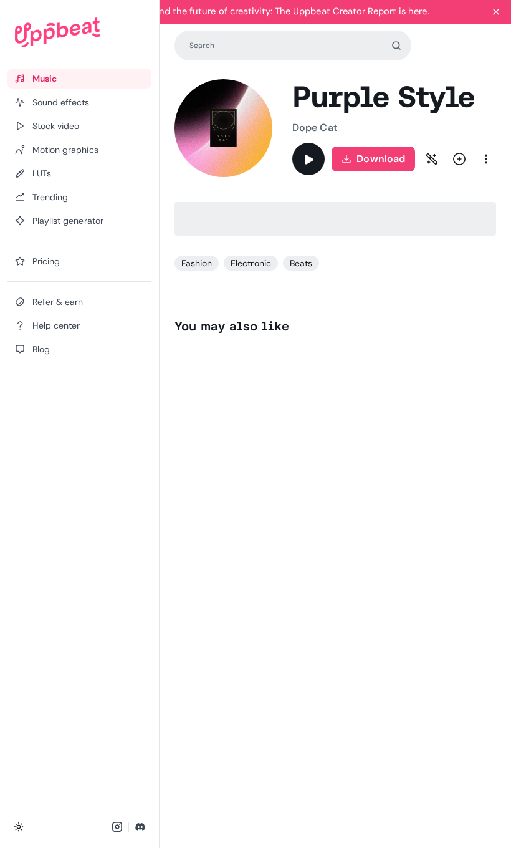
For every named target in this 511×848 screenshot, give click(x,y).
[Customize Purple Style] (432, 159)
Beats (301, 263)
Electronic (250, 263)
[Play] (308, 159)
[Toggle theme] (18, 827)
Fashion (196, 263)
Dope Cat (315, 127)
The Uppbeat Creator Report (335, 11)
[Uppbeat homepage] (79, 32)
